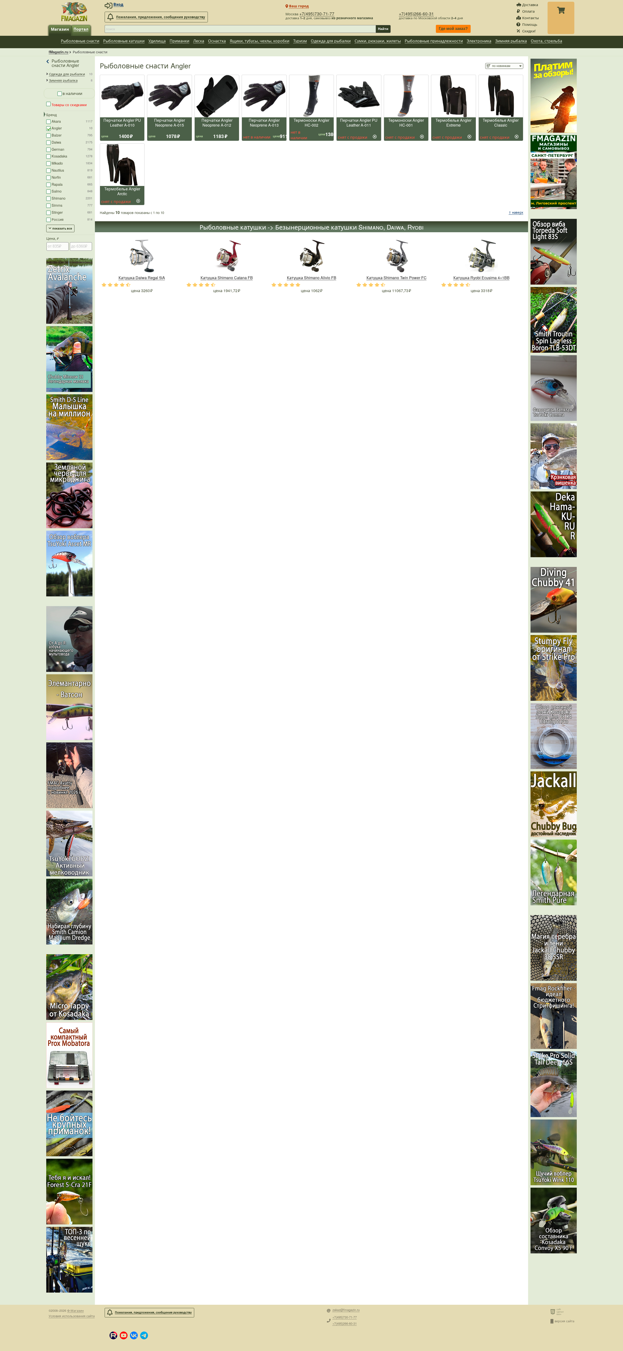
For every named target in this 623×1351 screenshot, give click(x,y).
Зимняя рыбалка (511, 41)
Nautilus (72, 170)
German (72, 149)
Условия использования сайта (72, 1316)
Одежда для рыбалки (331, 41)
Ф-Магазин (75, 1310)
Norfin (72, 177)
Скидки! (529, 30)
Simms (72, 205)
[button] (113, 1335)
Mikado (72, 163)
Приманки (179, 41)
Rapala (72, 184)
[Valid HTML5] (553, 1311)
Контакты (530, 17)
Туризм (300, 41)
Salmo (72, 191)
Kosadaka (72, 155)
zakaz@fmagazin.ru (346, 1310)
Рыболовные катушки (124, 41)
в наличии (72, 93)
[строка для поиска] (240, 29)
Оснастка (217, 41)
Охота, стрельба (546, 41)
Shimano (72, 198)
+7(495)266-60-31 (416, 13)
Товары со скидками (69, 104)
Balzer (72, 135)
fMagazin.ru (58, 51)
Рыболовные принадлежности (434, 41)
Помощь (529, 24)
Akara (72, 121)
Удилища (157, 41)
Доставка (530, 4)
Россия (72, 219)
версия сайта (564, 1321)
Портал (80, 29)
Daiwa (72, 142)
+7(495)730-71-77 (316, 13)
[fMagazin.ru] (74, 11)
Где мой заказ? (453, 29)
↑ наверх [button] (516, 212)
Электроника (479, 41)
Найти (383, 29)
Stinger (72, 212)
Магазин (60, 29)
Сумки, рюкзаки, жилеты (378, 41)
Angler (72, 127)
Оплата (528, 11)
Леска (198, 41)
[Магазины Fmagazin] (554, 172)
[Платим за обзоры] (554, 96)
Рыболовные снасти (80, 41)
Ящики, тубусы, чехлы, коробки (259, 41)
